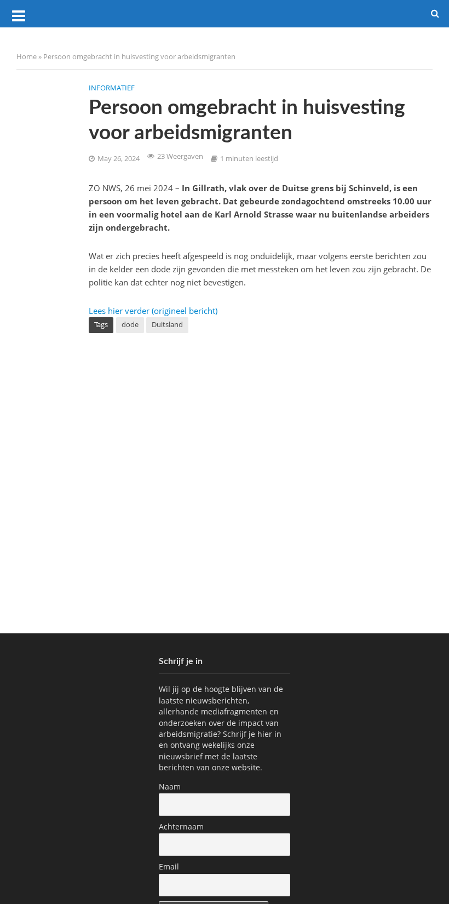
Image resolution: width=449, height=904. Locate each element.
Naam (170, 786)
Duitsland (167, 324)
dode (130, 324)
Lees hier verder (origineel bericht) (153, 310)
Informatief (112, 88)
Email (169, 866)
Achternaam (181, 826)
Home (26, 56)
